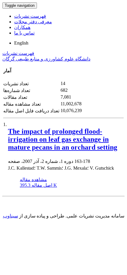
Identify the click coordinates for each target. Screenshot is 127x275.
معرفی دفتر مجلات (33, 21)
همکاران (22, 27)
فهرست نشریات (30, 16)
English (21, 42)
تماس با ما (24, 32)
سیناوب (10, 215)
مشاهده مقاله (33, 179)
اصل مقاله (38, 185)
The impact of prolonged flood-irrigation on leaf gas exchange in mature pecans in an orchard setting (62, 139)
